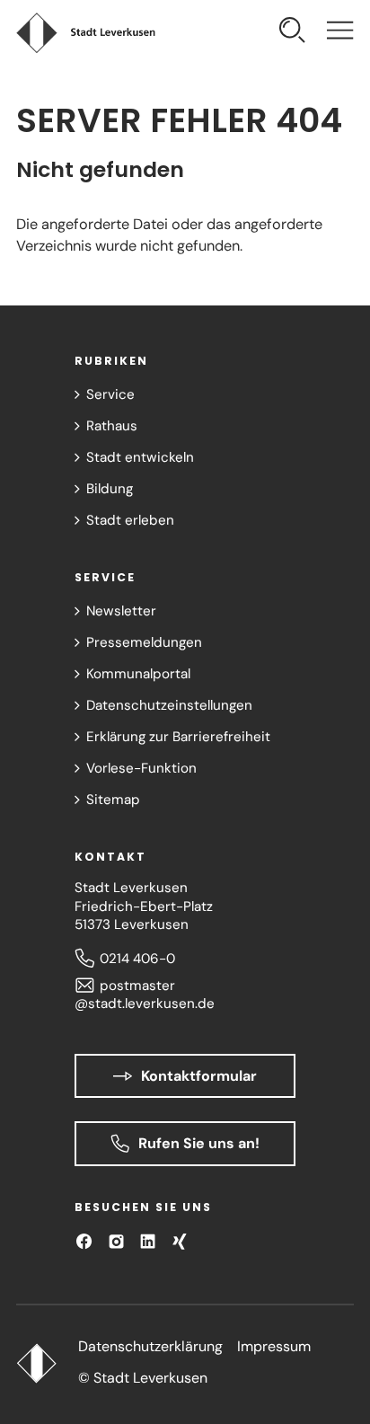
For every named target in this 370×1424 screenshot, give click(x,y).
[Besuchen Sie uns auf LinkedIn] (147, 1241)
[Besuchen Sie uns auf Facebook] (84, 1241)
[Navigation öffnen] (340, 32)
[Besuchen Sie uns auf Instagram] (116, 1241)
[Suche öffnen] (292, 32)
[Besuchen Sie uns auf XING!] (179, 1241)
